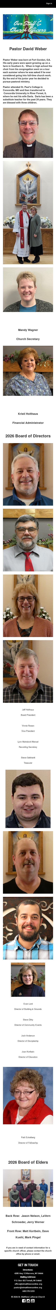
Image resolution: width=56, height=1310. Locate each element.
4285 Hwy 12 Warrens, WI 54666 (28, 1273)
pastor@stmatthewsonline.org (28, 1287)
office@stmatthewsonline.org (28, 1284)
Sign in (49, 3)
